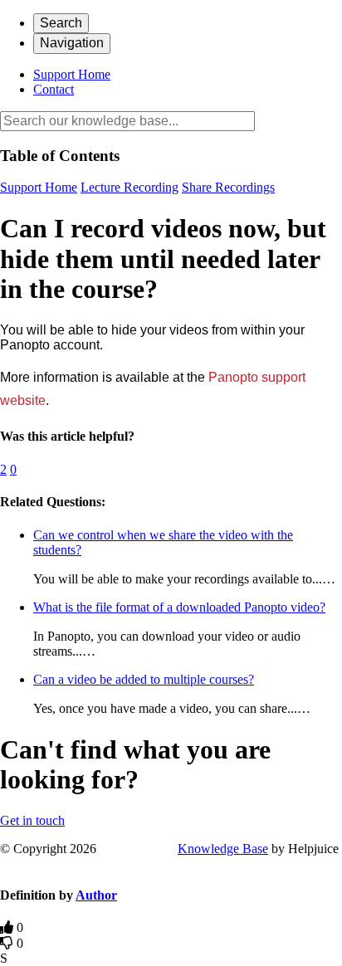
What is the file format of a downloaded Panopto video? (179, 607)
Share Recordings (228, 187)
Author (96, 895)
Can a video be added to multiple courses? (143, 679)
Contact (53, 89)
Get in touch (32, 820)
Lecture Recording (129, 187)
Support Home (71, 74)
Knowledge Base (223, 849)
